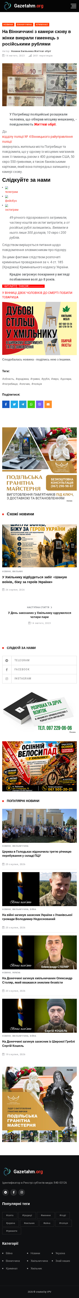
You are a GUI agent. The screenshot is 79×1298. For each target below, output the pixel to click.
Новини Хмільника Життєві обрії (31, 51)
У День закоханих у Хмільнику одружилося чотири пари (39, 615)
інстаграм (11, 209)
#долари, (66, 378)
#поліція (36, 383)
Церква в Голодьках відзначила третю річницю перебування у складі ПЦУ (36, 853)
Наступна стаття (38, 607)
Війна (33, 909)
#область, (8, 378)
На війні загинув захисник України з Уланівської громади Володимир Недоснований (37, 917)
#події (63, 1215)
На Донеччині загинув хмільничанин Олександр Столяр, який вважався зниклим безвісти (37, 980)
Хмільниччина (20, 846)
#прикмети (11, 1231)
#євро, (55, 378)
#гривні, (35, 378)
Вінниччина (13, 1261)
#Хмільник (29, 1223)
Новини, (7, 572)
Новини (35, 1253)
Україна (16, 973)
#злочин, (24, 383)
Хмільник (17, 572)
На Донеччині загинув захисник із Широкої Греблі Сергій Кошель (38, 1043)
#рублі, (45, 378)
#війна (46, 1223)
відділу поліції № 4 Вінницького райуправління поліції (37, 139)
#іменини (46, 1215)
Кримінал (11, 1268)
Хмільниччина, (20, 909)
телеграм (11, 192)
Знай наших (62, 1261)
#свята (9, 1215)
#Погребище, (10, 383)
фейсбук (11, 201)
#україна (10, 1223)
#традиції (27, 1215)
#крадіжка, (22, 378)
